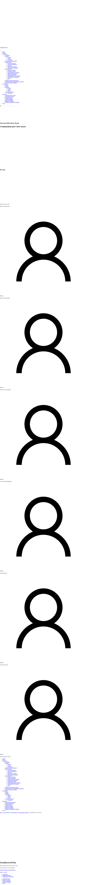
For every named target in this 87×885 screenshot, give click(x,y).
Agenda (6, 86)
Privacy (1, 872)
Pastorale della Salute (12, 74)
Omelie (9, 90)
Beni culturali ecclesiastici (13, 67)
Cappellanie (10, 59)
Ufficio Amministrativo (12, 64)
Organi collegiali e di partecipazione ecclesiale (14, 81)
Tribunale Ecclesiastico (12, 66)
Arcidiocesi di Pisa (4, 47)
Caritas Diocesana (6, 878)
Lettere (9, 89)
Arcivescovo (5, 83)
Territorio (7, 56)
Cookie (5, 872)
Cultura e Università (7, 882)
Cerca (4, 103)
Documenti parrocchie (9, 96)
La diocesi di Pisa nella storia (11, 61)
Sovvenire (10, 65)
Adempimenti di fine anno (10, 95)
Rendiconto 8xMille (9, 100)
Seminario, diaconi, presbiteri (11, 82)
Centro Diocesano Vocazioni (13, 72)
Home (4, 51)
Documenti (7, 87)
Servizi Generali (8, 62)
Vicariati (9, 57)
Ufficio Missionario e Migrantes (14, 75)
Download (5, 94)
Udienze (6, 85)
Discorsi (9, 88)
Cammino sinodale (9, 98)
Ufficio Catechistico (12, 70)
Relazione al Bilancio (9, 101)
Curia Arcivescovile (12, 63)
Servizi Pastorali (8, 69)
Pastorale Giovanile (11, 71)
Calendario (7, 55)
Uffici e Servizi (7, 812)
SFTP (4, 883)
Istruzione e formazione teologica (11, 80)
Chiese (9, 58)
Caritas (9, 78)
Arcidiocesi (5, 54)
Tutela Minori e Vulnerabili (13, 77)
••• (8, 79)
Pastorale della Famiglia (12, 73)
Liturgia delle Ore (8, 97)
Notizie (4, 53)
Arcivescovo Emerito (9, 92)
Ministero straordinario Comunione (12, 102)
